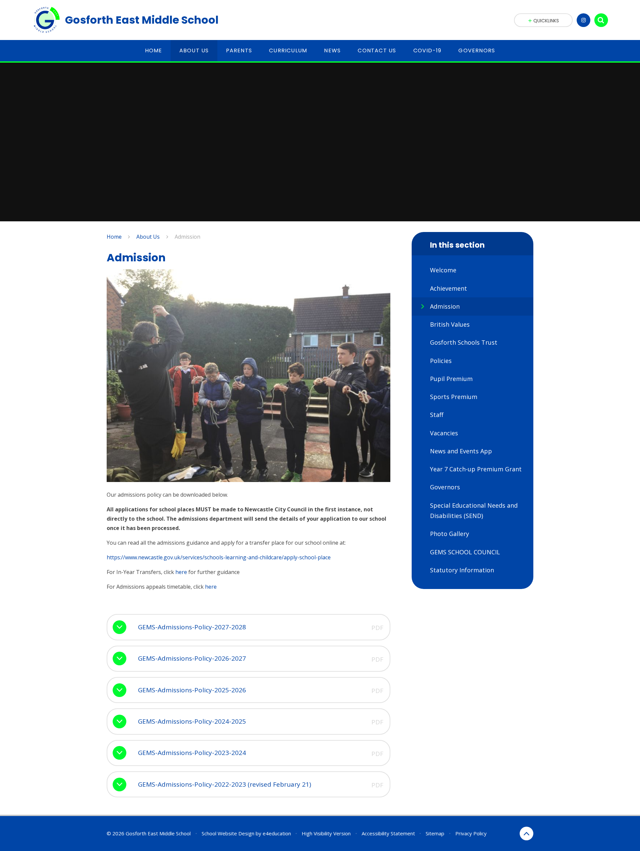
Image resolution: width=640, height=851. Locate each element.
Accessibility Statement (388, 833)
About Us (148, 236)
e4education (277, 833)
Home (114, 236)
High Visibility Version (326, 833)
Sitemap (435, 833)
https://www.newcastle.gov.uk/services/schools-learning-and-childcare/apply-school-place (219, 557)
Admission (187, 236)
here (181, 572)
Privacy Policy (471, 833)
